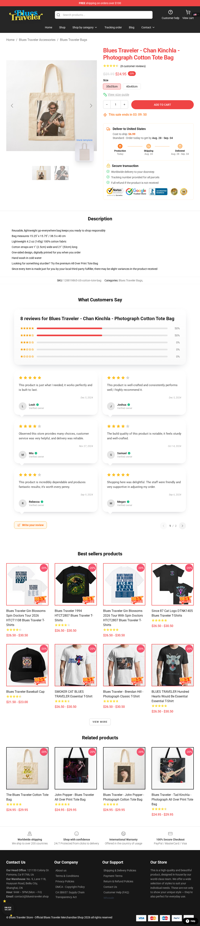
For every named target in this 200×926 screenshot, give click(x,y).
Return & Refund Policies (118, 881)
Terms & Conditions (67, 875)
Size (105, 80)
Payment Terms (113, 875)
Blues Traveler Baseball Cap (25, 692)
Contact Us (110, 886)
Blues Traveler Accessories (37, 40)
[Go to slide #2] (61, 173)
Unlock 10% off (7, 909)
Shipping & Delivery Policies (120, 870)
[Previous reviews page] (163, 525)
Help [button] (193, 921)
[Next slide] (91, 106)
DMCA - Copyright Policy (70, 886)
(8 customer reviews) (133, 66)
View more (100, 722)
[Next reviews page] (182, 525)
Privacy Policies (64, 881)
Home (10, 40)
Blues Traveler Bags (73, 40)
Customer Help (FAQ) (116, 892)
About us (60, 870)
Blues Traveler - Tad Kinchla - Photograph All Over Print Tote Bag (172, 799)
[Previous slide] (12, 106)
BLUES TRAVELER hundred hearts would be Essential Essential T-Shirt (170, 696)
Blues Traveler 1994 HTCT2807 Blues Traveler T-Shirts (74, 615)
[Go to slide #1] (41, 173)
